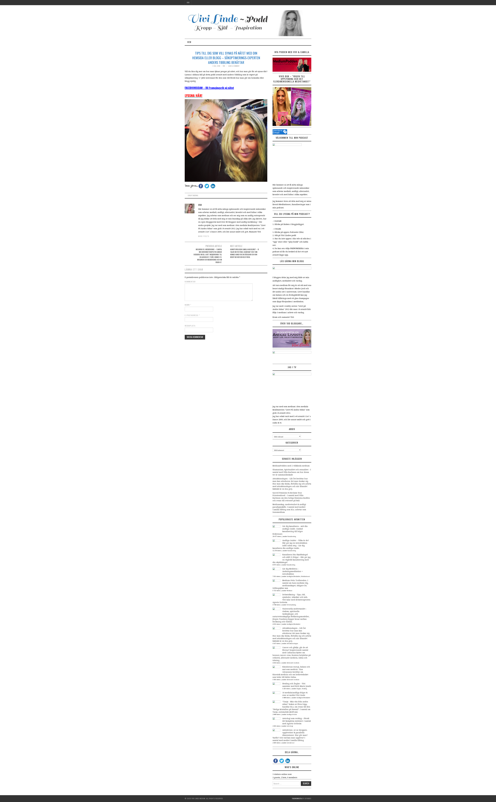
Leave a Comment (234, 66)
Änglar (298, 689)
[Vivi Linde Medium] (248, 23)
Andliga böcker (292, 714)
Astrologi (290, 726)
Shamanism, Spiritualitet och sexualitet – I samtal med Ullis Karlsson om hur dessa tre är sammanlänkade (292, 472)
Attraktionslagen (292, 643)
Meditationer (305, 576)
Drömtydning (291, 605)
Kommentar (190, 281)
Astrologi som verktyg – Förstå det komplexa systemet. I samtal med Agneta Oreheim (296, 721)
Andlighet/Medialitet (293, 576)
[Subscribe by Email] (280, 132)
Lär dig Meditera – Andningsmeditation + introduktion (292, 571)
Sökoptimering (193, 195)
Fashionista (297, 798)
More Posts (203, 236)
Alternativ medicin (293, 663)
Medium (289, 591)
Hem (188, 2)
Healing (304, 689)
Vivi (224, 66)
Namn (188, 304)
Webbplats (190, 325)
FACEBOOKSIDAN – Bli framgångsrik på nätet (209, 88)
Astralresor (291, 743)
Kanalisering (291, 536)
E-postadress (192, 315)
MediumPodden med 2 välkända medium (291, 466)
